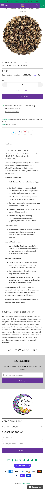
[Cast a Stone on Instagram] (16, 460)
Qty (3, 80)
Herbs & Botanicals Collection (32, 119)
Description (8, 144)
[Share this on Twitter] (13, 132)
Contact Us (36, 487)
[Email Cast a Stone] (8, 460)
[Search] (37, 5)
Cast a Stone (25, 484)
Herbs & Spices (11, 124)
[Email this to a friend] (30, 132)
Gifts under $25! (15, 119)
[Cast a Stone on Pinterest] (20, 460)
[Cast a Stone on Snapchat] (24, 460)
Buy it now (22, 97)
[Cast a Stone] (22, 5)
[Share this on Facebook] (19, 132)
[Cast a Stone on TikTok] (28, 460)
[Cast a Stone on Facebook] (12, 460)
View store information (12, 112)
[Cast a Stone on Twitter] (32, 460)
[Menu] (1, 5)
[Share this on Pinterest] (25, 132)
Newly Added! (6, 122)
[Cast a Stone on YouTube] (36, 460)
